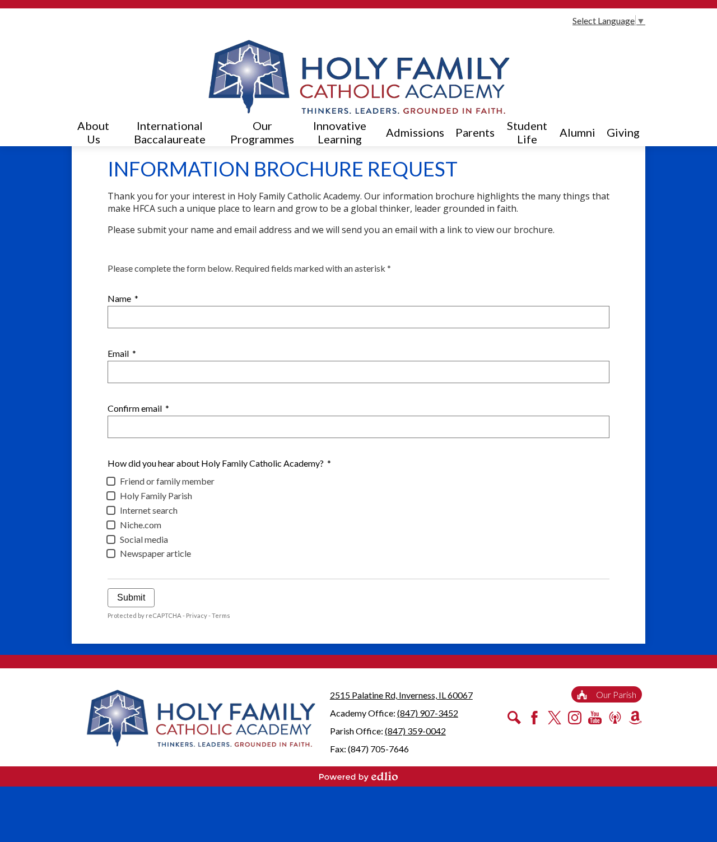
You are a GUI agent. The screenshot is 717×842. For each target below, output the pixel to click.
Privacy (196, 615)
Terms (221, 615)
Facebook (534, 717)
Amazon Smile (635, 717)
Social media (144, 539)
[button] (93, 132)
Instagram (574, 717)
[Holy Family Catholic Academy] (359, 76)
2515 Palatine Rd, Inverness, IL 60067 (401, 695)
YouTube (595, 717)
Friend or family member (167, 481)
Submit (131, 597)
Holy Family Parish (156, 495)
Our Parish (616, 694)
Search (514, 717)
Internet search (149, 510)
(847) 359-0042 (415, 730)
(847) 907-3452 (427, 713)
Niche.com (140, 524)
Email (122, 353)
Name (123, 298)
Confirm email (138, 408)
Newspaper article (155, 553)
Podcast (615, 717)
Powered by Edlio (358, 776)
